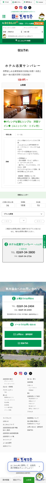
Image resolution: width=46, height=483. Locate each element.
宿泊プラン (17, 480)
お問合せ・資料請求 (24, 334)
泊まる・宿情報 (8, 386)
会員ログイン (7, 446)
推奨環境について (33, 418)
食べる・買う (31, 379)
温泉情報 (30, 382)
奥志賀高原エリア (33, 398)
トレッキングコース (9, 400)
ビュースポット (33, 387)
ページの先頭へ (44, 243)
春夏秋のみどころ (9, 397)
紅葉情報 (6, 405)
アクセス (7, 2)
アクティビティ (8, 390)
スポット (30, 385)
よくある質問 (7, 443)
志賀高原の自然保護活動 (10, 433)
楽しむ (5, 395)
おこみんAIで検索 (24, 40)
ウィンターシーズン (9, 383)
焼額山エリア (32, 401)
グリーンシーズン (9, 381)
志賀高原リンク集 (8, 436)
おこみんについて (8, 424)
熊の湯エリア (32, 406)
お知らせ (6, 421)
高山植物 (6, 402)
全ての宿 (39, 23)
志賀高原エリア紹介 (33, 396)
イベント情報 (7, 410)
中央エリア (31, 403)
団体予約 (24, 343)
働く (28, 393)
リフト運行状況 (8, 407)
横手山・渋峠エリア (34, 408)
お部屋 (28, 480)
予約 (5, 392)
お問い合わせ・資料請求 (35, 427)
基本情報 (6, 480)
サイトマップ (7, 439)
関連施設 (31, 390)
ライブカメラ (7, 418)
